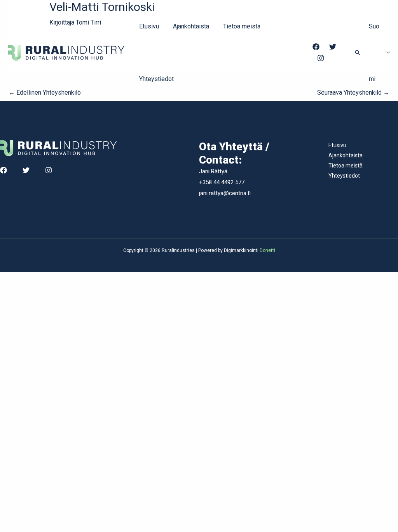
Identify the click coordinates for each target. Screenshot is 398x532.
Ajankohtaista (191, 26)
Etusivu (149, 26)
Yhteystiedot (156, 79)
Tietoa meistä (241, 26)
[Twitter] (332, 46)
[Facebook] (315, 46)
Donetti (267, 250)
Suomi (374, 53)
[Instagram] (320, 58)
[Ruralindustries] (66, 52)
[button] (357, 52)
